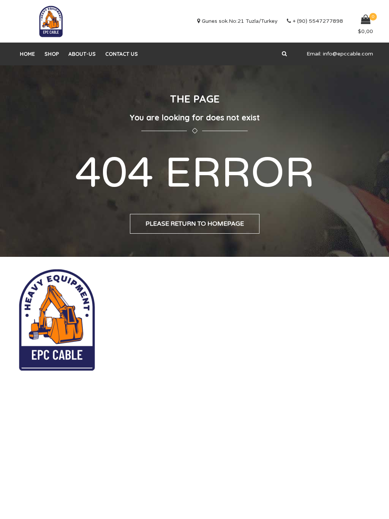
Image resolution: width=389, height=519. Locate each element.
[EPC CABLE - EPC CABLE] (51, 21)
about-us (82, 54)
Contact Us (121, 54)
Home (27, 54)
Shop (51, 54)
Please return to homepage (194, 224)
